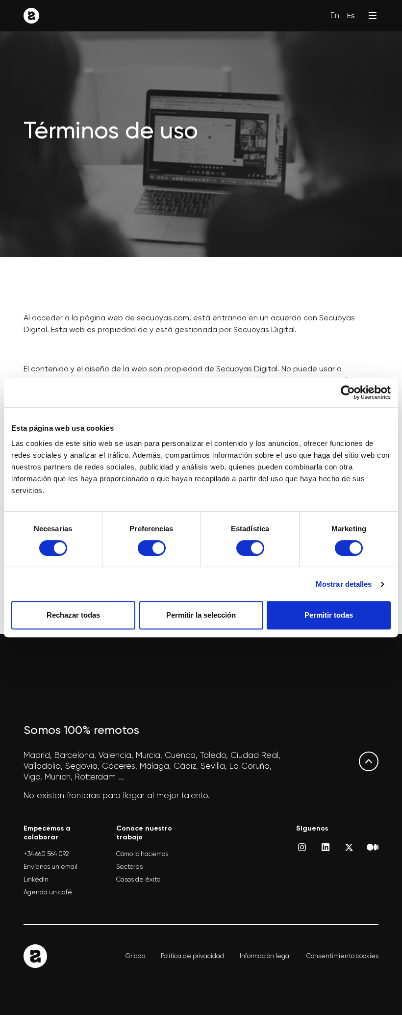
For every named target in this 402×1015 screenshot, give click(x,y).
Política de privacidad (192, 956)
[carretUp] (368, 761)
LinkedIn (36, 879)
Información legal (265, 956)
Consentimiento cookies (342, 956)
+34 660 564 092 (46, 854)
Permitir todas (328, 615)
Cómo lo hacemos (142, 854)
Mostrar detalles (344, 584)
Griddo (135, 956)
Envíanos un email (50, 866)
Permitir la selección (201, 615)
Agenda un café (48, 892)
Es (351, 15)
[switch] (152, 548)
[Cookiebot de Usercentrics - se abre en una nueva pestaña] (348, 392)
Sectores (129, 866)
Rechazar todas (73, 615)
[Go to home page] (31, 16)
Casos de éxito (138, 879)
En (334, 15)
